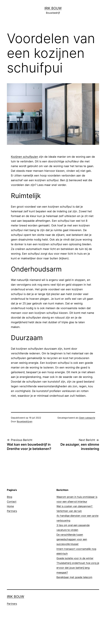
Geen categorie (87, 417)
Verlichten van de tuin (69, 511)
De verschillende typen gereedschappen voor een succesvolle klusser (71, 539)
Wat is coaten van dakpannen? (74, 506)
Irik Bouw (53, 8)
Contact (11, 501)
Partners (12, 511)
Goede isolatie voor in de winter (74, 558)
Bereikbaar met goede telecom (74, 577)
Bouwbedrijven (24, 421)
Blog (9, 496)
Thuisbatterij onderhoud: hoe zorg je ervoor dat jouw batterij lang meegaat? (77, 568)
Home (10, 506)
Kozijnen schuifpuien (24, 156)
